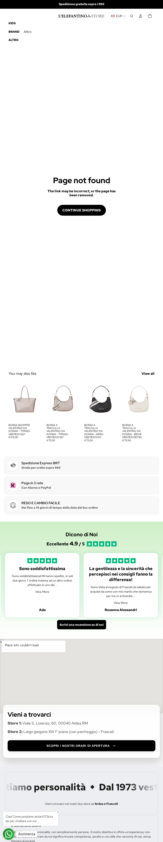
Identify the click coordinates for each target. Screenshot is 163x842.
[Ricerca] (131, 16)
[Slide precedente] (13, 401)
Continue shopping (81, 210)
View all (148, 374)
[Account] (140, 16)
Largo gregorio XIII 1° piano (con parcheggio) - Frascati (68, 731)
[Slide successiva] (36, 401)
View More (42, 592)
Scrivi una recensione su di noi (82, 625)
